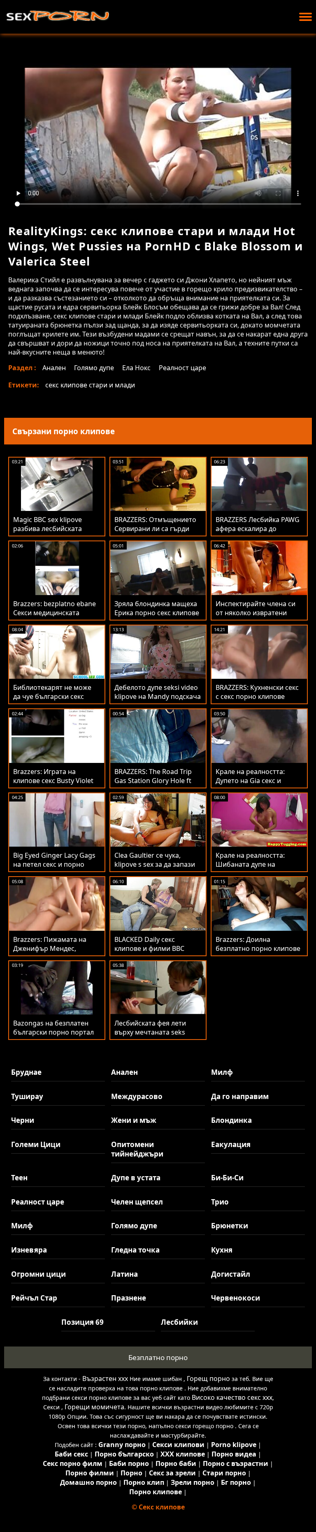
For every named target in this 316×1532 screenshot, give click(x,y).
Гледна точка (135, 1250)
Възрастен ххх (105, 1378)
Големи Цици (35, 1144)
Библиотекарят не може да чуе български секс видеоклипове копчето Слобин (52, 701)
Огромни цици (38, 1274)
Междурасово (137, 1096)
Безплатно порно (158, 1357)
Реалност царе (182, 367)
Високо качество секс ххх (232, 1397)
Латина (124, 1274)
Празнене (128, 1298)
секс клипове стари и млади (90, 384)
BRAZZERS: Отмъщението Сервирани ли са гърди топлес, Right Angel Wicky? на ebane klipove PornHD (156, 533)
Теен (19, 1177)
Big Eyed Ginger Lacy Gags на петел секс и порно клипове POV (54, 864)
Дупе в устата (135, 1177)
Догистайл (230, 1274)
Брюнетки (229, 1225)
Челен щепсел (137, 1202)
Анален (54, 367)
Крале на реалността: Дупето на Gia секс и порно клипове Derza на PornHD (255, 785)
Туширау (27, 1096)
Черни (22, 1120)
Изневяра (29, 1250)
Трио (220, 1202)
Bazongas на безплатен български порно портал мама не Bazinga (53, 1032)
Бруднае (26, 1072)
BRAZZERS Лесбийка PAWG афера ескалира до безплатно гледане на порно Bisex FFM (258, 533)
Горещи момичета (94, 1406)
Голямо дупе (94, 367)
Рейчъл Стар (34, 1298)
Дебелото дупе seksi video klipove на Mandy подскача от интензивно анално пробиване (157, 701)
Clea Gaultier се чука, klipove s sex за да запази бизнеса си (154, 864)
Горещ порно (208, 1378)
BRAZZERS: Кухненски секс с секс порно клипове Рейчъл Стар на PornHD (257, 696)
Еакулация (231, 1144)
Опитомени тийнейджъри (137, 1149)
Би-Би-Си (227, 1177)
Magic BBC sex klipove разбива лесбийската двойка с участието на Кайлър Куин (49, 533)
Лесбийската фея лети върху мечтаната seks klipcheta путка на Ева (150, 1032)
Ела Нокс (136, 367)
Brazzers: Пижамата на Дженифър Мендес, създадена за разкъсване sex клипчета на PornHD (54, 953)
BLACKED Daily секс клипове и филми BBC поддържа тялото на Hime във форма (156, 953)
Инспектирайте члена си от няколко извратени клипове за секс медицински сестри (255, 617)
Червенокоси (235, 1298)
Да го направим (240, 1096)
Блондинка (231, 1120)
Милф (222, 1072)
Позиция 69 (82, 1322)
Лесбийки (179, 1322)
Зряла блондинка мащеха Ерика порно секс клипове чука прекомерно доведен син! (156, 617)
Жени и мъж (133, 1120)
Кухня (221, 1250)
